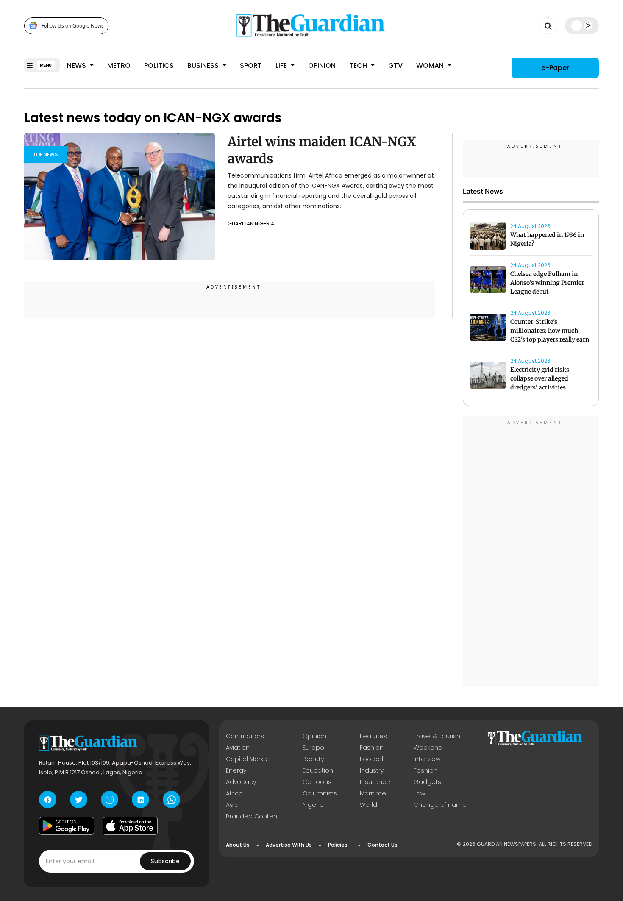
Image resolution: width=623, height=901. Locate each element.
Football (372, 759)
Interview (427, 759)
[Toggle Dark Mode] (582, 25)
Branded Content (252, 816)
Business (203, 65)
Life (282, 65)
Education (318, 770)
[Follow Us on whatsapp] (171, 799)
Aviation (238, 747)
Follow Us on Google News (73, 25)
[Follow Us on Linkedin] (140, 799)
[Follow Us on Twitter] (78, 799)
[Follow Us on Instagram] (109, 799)
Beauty (313, 759)
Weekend (428, 747)
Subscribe (165, 861)
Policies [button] (338, 844)
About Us (238, 844)
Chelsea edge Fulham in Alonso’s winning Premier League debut (547, 282)
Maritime (373, 793)
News (77, 65)
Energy (236, 770)
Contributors (245, 736)
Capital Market (248, 759)
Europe (313, 747)
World (368, 805)
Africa (234, 793)
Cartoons (317, 782)
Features (373, 736)
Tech (359, 65)
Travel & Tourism (438, 736)
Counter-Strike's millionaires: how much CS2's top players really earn (549, 330)
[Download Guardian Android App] (66, 825)
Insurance (375, 782)
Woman (430, 65)
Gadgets (427, 782)
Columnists (320, 793)
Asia (232, 805)
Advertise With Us (289, 844)
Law (419, 793)
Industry (372, 770)
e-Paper (555, 67)
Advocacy (241, 782)
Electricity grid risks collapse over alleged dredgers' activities (539, 378)
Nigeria (313, 805)
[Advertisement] (531, 552)
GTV (395, 65)
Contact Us (382, 844)
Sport (251, 65)
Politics (159, 65)
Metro (119, 65)
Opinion (322, 65)
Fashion (372, 747)
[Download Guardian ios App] (130, 825)
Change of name (440, 805)
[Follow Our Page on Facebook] (47, 799)
